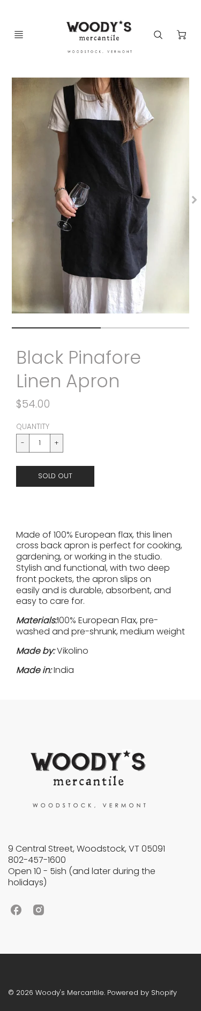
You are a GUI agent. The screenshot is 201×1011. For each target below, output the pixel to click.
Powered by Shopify (142, 992)
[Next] (193, 200)
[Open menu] (18, 34)
